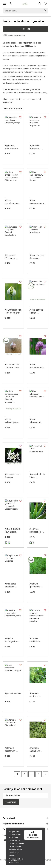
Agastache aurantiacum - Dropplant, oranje (13, 147)
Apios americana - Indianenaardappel (13, 695)
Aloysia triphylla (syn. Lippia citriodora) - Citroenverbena (12, 530)
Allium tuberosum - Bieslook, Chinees (35, 421)
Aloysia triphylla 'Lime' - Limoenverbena (37, 476)
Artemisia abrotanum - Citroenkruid (10, 749)
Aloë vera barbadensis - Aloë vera (36, 530)
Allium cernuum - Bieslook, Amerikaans (37, 257)
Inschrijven (11, 802)
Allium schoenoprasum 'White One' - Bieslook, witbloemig (12, 421)
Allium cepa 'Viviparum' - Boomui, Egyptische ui (11, 257)
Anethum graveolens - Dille (35, 585)
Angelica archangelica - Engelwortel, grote (11, 640)
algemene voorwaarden (15, 861)
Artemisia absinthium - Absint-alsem (36, 749)
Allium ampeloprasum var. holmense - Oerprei (37, 202)
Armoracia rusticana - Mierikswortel (36, 695)
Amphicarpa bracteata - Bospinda (10, 585)
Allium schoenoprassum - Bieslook (38, 366)
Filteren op (25, 29)
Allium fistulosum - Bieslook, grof (13, 311)
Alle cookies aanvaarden (33, 835)
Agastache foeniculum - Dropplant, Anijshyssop (35, 147)
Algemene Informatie (13, 823)
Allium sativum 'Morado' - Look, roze (12, 366)
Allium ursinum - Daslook (12, 475)
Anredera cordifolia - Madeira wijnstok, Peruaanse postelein (35, 640)
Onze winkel (9, 818)
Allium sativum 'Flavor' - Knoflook (36, 311)
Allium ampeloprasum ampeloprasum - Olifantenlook (13, 202)
